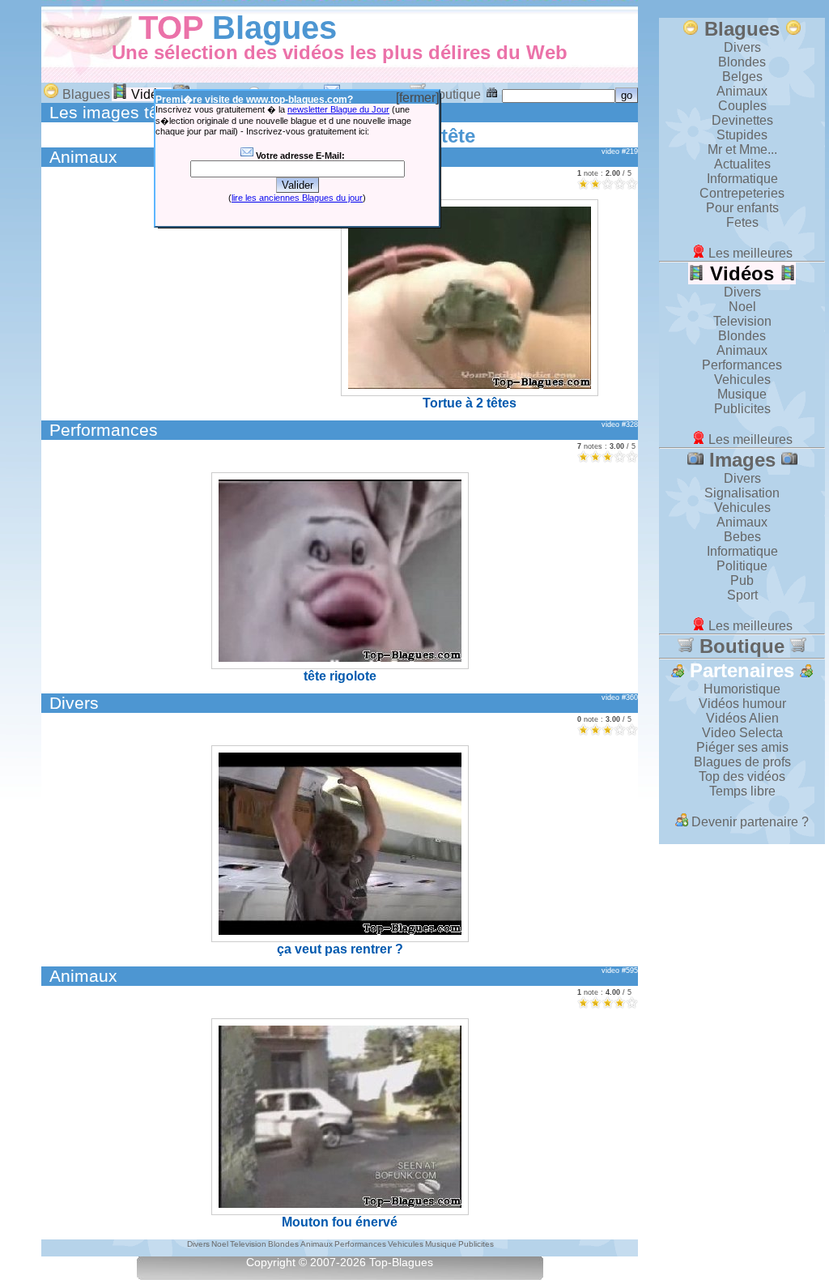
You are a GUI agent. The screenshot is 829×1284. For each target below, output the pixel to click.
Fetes (742, 222)
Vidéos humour (742, 703)
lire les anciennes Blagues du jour (297, 198)
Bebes (742, 537)
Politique (741, 566)
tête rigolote (340, 676)
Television (742, 321)
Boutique (453, 94)
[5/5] (632, 183)
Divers (74, 702)
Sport (742, 595)
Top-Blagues (401, 1262)
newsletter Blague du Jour (338, 109)
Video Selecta (742, 733)
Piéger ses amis (742, 747)
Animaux (83, 156)
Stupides (741, 135)
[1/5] (583, 183)
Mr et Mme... (742, 149)
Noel (742, 307)
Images (742, 460)
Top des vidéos (742, 776)
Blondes (742, 62)
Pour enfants (742, 208)
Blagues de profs (742, 762)
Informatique (742, 179)
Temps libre (742, 791)
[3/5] (608, 183)
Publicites (742, 409)
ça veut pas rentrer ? (340, 949)
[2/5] (595, 183)
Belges (742, 76)
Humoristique (742, 689)
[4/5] (620, 183)
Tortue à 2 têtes (470, 403)
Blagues (274, 27)
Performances (103, 429)
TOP (170, 27)
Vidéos (150, 94)
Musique (742, 394)
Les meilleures (749, 253)
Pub (742, 580)
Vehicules (742, 379)
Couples (742, 106)
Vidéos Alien (742, 718)
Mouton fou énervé (339, 1222)
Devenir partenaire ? (748, 822)
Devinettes (742, 120)
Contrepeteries (741, 193)
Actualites (742, 164)
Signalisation (742, 493)
